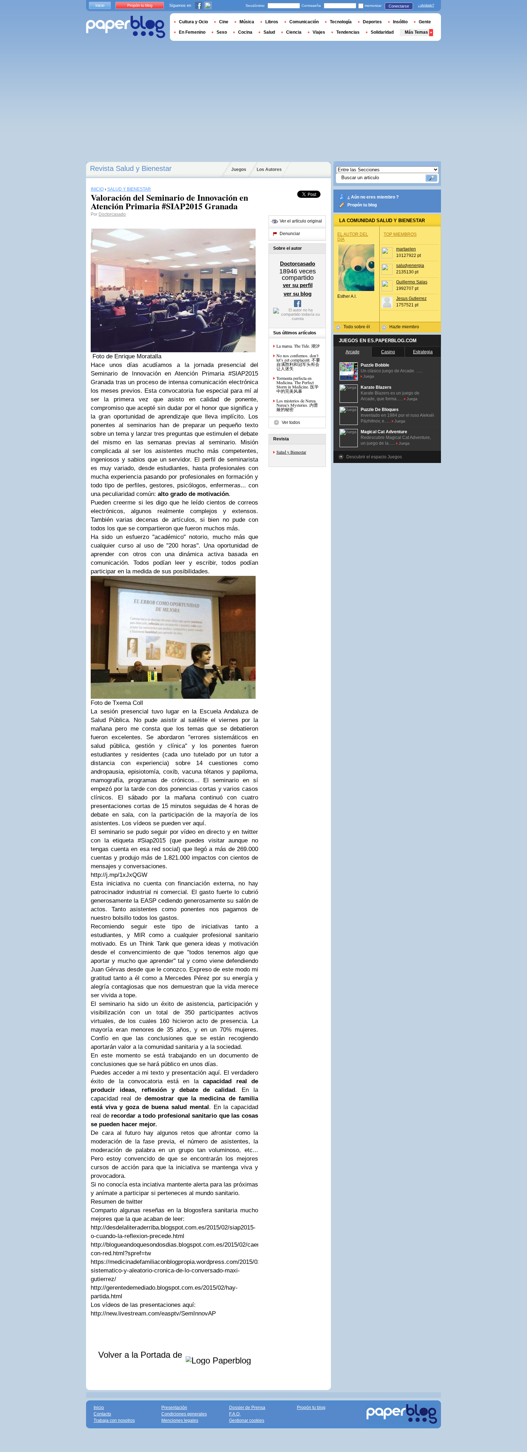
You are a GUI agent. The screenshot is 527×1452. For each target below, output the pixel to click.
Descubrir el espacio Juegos (374, 456)
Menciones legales (179, 1420)
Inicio (99, 5)
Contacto (102, 1414)
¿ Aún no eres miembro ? (373, 197)
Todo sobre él (356, 326)
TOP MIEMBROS (400, 234)
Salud (269, 32)
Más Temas (416, 32)
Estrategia (423, 351)
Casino (388, 351)
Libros (271, 21)
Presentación (174, 1407)
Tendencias (348, 32)
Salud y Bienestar (291, 452)
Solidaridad (382, 32)
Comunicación (304, 21)
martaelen (406, 249)
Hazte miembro (404, 326)
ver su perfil (298, 285)
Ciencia (294, 32)
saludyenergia (410, 265)
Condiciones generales (184, 1414)
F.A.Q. (235, 1414)
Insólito (400, 21)
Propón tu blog (362, 204)
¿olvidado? (426, 5)
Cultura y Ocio (193, 21)
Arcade (353, 351)
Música (246, 21)
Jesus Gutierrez (411, 298)
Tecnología (341, 21)
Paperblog (125, 27)
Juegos (238, 169)
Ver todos (291, 422)
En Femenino (192, 32)
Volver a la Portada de (141, 1355)
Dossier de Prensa (247, 1407)
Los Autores (269, 169)
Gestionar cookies (246, 1420)
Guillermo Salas (411, 282)
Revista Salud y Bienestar (131, 168)
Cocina (245, 32)
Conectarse (399, 6)
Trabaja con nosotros (114, 1420)
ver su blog (298, 294)
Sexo (222, 32)
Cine (223, 21)
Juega (368, 376)
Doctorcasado (112, 214)
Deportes (372, 21)
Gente (425, 21)
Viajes (319, 32)
